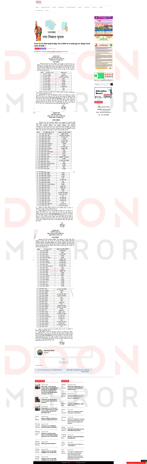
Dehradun (61, 7)
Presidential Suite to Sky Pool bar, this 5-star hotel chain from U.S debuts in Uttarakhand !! (76, 397)
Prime (101, 7)
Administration (45, 7)
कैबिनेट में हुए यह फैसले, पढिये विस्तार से (48, 443)
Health (80, 7)
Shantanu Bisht (39, 365)
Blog (47, 10)
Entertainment (71, 7)
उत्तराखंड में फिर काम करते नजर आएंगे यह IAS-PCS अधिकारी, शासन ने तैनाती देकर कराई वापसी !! (49, 401)
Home (37, 7)
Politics (94, 7)
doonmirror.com (106, 109)
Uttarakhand (39, 10)
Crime (54, 7)
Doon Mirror (72, 462)
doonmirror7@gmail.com (105, 112)
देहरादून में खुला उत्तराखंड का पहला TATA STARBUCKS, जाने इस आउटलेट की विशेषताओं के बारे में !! (75, 388)
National (87, 7)
